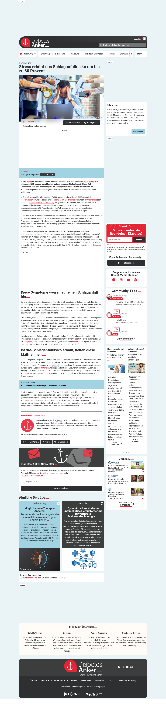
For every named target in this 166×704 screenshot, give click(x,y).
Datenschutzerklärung (127, 680)
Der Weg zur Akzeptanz (97, 637)
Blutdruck (45, 368)
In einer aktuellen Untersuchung (41, 203)
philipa (115, 335)
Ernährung (45, 54)
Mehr (139, 54)
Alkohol (55, 365)
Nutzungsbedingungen (96, 687)
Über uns (33, 680)
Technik (111, 54)
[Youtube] (130, 281)
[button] (123, 452)
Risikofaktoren (27, 200)
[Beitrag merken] (72, 122)
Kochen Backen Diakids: (118, 469)
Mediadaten (86, 680)
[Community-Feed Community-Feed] (134, 338)
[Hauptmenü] (96, 44)
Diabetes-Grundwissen (94, 54)
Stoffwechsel (70, 200)
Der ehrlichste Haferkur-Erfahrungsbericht (97, 640)
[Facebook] (115, 281)
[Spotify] (137, 281)
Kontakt (111, 680)
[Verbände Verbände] (134, 504)
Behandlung (60, 54)
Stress (29, 181)
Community (28, 54)
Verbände (73, 680)
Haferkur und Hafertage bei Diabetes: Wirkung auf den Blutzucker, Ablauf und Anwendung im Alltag (67, 640)
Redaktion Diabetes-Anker (35, 126)
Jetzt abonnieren (61, 488)
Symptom (27, 342)
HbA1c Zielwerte (122, 637)
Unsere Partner (60, 680)
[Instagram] (122, 281)
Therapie (78, 342)
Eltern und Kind (126, 54)
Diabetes (59, 420)
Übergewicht (59, 200)
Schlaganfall (89, 181)
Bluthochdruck (91, 200)
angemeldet (32, 578)
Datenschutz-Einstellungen (72, 687)
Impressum (99, 680)
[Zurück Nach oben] (3, 701)
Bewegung (75, 54)
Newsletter (45, 680)
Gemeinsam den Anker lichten (35, 637)
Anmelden (138, 39)
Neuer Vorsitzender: (118, 481)
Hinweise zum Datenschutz (32, 476)
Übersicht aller (125, 503)
